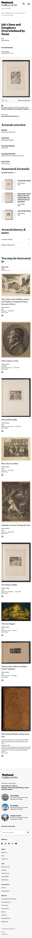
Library (3, 912)
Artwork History (7, 239)
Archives (3, 915)
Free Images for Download (8, 899)
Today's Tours (5, 873)
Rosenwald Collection (7, 140)
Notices (3, 932)
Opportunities (5, 891)
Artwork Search (5, 902)
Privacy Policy (4, 934)
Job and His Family (24, 181)
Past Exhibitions (5, 918)
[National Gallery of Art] (16, 776)
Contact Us (4, 859)
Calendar (4, 870)
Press (2, 856)
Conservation (5, 908)
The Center (4, 905)
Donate (3, 887)
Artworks (8, 13)
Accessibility (5, 876)
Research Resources (8, 245)
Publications (4, 921)
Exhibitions (4, 880)
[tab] (5, 268)
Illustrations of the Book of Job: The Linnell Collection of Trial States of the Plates (24, 198)
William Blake (5, 51)
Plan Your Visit (5, 867)
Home (3, 13)
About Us (4, 852)
